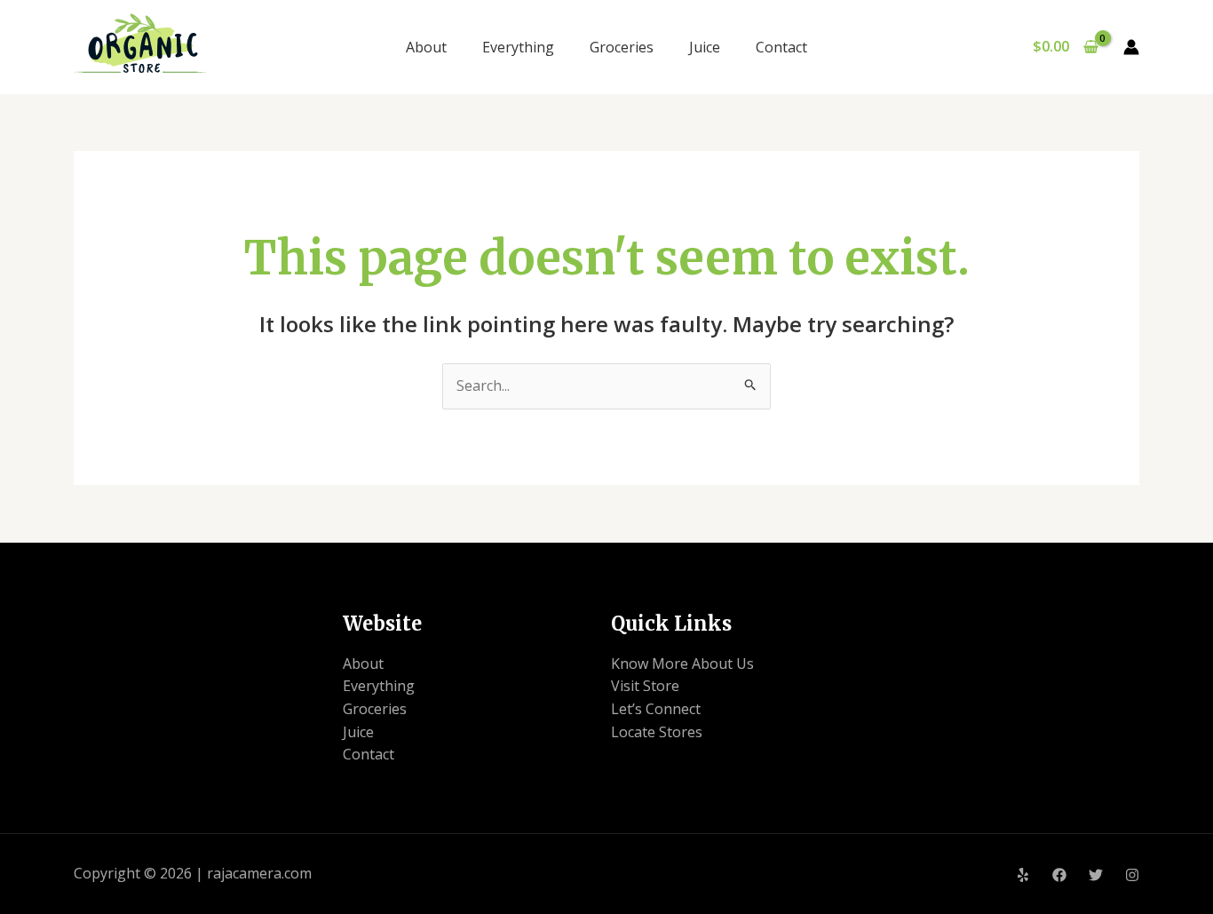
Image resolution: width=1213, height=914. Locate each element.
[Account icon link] (1131, 47)
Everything (518, 47)
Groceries (622, 47)
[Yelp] (1023, 875)
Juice (704, 47)
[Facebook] (1059, 875)
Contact (781, 47)
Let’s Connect (656, 709)
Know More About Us (682, 663)
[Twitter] (1096, 875)
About (426, 47)
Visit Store (645, 685)
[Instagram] (1132, 875)
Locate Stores (656, 732)
